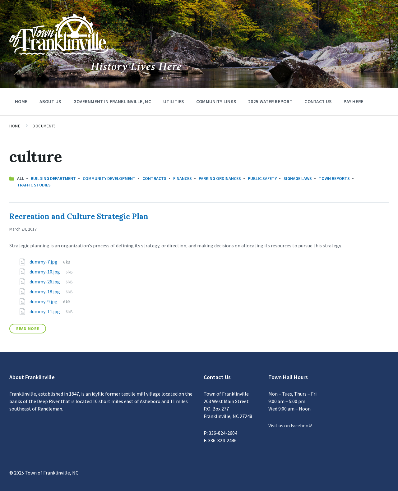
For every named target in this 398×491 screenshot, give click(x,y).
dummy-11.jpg (45, 311)
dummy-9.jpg (44, 301)
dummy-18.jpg (45, 291)
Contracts (154, 178)
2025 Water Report (270, 101)
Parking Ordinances (220, 178)
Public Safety (262, 178)
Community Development (109, 178)
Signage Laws (298, 178)
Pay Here (353, 101)
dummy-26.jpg (45, 281)
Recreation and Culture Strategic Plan (78, 216)
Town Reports (334, 178)
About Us (50, 101)
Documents (44, 126)
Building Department (53, 178)
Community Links (216, 101)
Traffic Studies (34, 185)
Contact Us (317, 101)
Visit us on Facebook (289, 425)
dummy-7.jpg (44, 262)
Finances (182, 178)
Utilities (173, 101)
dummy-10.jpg (45, 271)
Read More (27, 328)
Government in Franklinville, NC (112, 101)
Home (21, 101)
